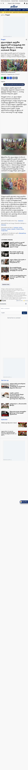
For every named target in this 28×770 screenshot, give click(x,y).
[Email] (13, 78)
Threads (18, 229)
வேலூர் (3, 39)
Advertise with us (7, 36)
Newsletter (20, 220)
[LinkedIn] (11, 78)
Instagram (3, 229)
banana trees (5, 284)
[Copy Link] (16, 78)
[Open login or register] (27, 3)
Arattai (22, 229)
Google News (4, 230)
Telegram (13, 229)
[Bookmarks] (24, 3)
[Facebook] (8, 78)
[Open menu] (1, 3)
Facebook (16, 227)
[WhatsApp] (2, 78)
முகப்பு (5, 9)
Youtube (9, 229)
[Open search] (3, 3)
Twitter (20, 227)
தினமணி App (22, 233)
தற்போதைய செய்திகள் (15, 9)
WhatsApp (3, 225)
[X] (5, 78)
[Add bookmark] (26, 39)
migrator (3, 81)
